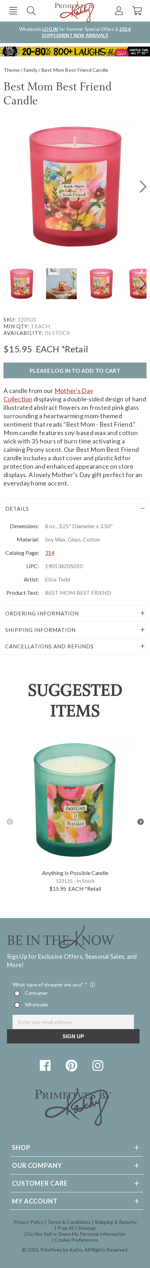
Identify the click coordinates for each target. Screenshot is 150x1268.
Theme (11, 70)
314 (49, 552)
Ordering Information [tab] (42, 613)
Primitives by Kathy (61, 1250)
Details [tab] (17, 508)
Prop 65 (65, 1228)
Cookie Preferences (76, 1240)
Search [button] (31, 11)
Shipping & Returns (116, 1222)
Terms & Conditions (69, 1222)
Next (140, 822)
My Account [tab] (35, 1201)
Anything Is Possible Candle (75, 872)
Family (30, 70)
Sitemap (87, 1228)
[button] (13, 11)
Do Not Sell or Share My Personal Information (76, 1234)
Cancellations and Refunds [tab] (49, 646)
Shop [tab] (21, 1147)
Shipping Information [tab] (40, 630)
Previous (9, 822)
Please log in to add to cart (75, 370)
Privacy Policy (28, 1222)
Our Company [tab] (37, 1165)
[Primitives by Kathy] (73, 1123)
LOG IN (50, 29)
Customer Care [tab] (40, 1183)
